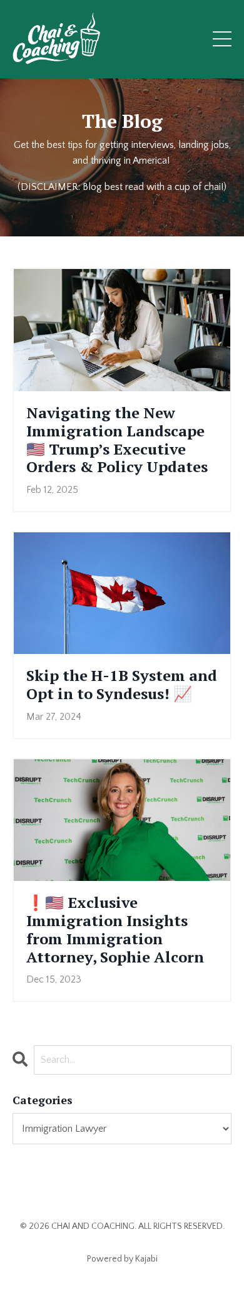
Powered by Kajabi (122, 1259)
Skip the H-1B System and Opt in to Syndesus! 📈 (121, 685)
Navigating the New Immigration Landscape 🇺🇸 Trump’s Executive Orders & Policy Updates (117, 440)
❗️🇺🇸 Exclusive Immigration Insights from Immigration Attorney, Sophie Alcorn (115, 929)
